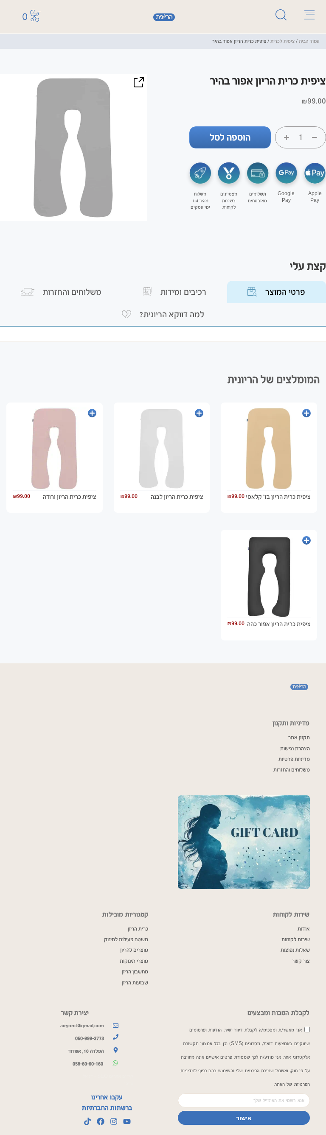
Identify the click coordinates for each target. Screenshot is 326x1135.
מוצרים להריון (134, 950)
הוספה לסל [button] (306, 413)
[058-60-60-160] (115, 1063)
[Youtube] (127, 1121)
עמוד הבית (309, 41)
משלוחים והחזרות (291, 770)
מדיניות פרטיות (294, 759)
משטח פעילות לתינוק (126, 939)
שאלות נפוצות (295, 950)
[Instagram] (114, 1121)
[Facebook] (100, 1121)
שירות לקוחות (295, 939)
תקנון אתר (299, 738)
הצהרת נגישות (295, 749)
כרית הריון (138, 929)
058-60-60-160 (88, 1064)
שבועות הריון (135, 983)
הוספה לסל (230, 137)
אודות (304, 929)
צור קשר (301, 961)
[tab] (276, 292)
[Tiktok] (87, 1121)
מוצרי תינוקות (134, 961)
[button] (138, 82)
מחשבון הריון (135, 972)
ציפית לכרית (282, 41)
